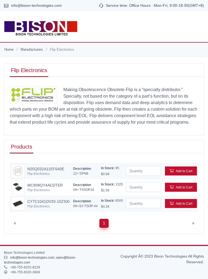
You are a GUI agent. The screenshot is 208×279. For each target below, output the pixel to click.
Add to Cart (184, 171)
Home (9, 49)
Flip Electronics (38, 174)
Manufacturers (32, 49)
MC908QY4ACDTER (45, 185)
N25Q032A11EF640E (45, 169)
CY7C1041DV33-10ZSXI (48, 201)
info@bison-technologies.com (36, 5)
